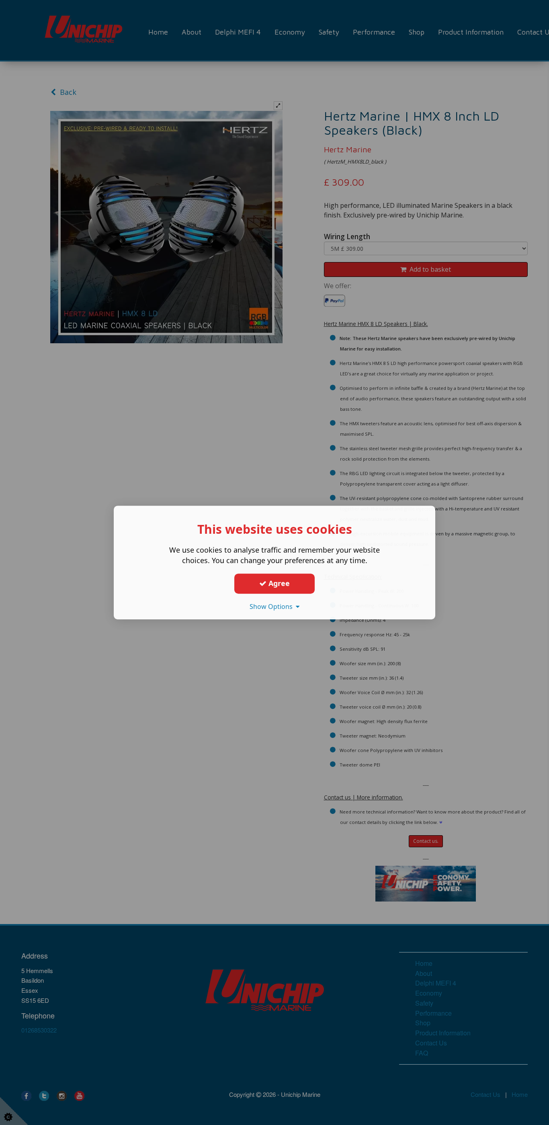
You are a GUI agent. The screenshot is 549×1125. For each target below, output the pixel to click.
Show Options (273, 606)
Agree (278, 583)
